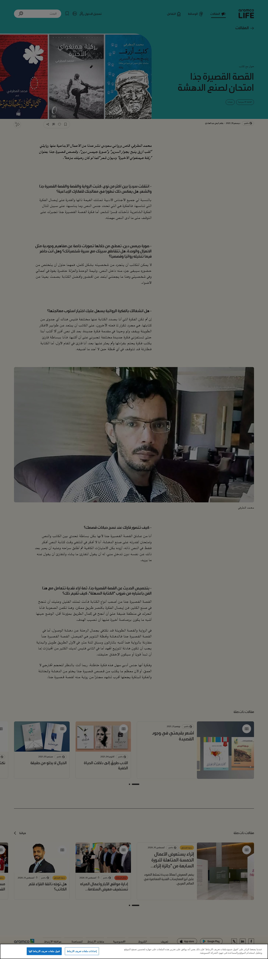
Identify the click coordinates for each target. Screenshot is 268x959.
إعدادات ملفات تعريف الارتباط (82, 951)
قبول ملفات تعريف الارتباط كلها (44, 951)
